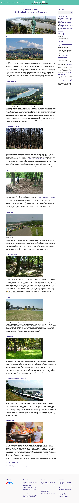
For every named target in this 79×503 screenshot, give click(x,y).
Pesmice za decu (21, 2)
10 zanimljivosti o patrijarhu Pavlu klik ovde (37, 158)
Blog (8, 2)
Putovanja (36, 9)
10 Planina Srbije (9, 465)
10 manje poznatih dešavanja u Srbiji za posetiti (16, 466)
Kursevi (13, 2)
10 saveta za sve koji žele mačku (48, 486)
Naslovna (3, 2)
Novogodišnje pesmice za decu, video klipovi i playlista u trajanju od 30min (65, 20)
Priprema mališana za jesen (65, 28)
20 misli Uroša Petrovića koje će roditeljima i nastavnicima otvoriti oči (30, 497)
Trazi (71, 12)
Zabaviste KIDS (39, 2)
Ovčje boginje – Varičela (28, 493)
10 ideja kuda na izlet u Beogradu (30, 12)
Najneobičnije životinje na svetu (48, 493)
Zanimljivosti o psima (46, 488)
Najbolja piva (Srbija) (67, 80)
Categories (60, 36)
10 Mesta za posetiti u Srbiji (12, 462)
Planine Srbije (69, 64)
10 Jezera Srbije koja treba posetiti (13, 464)
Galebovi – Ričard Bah (64, 496)
